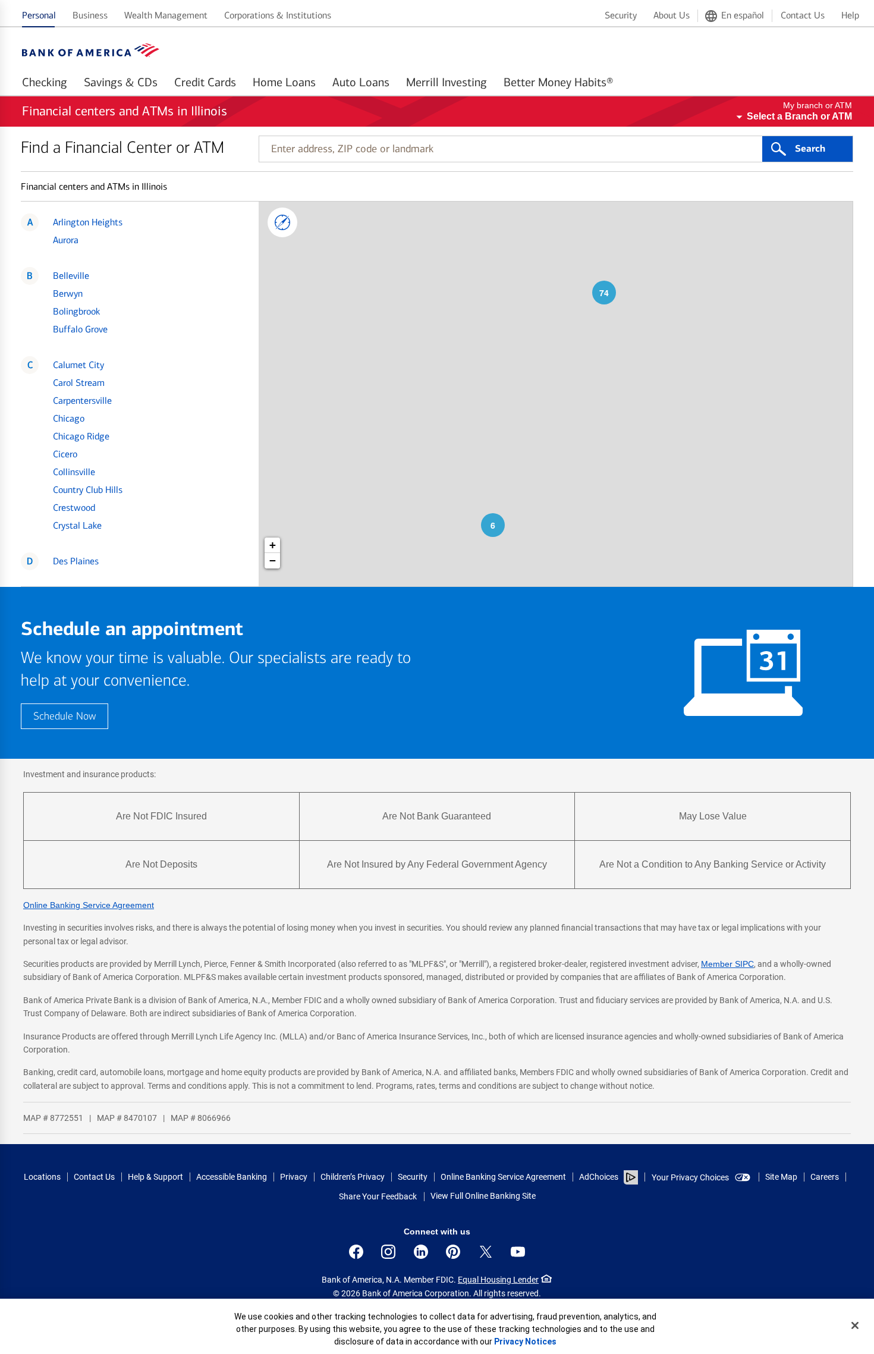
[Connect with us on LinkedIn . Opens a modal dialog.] (421, 1252)
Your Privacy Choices (690, 1177)
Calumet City (78, 364)
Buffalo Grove (80, 329)
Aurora (65, 240)
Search (810, 149)
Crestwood (74, 507)
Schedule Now (64, 716)
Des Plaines (76, 561)
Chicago (68, 418)
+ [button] (272, 545)
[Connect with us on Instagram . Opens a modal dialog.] (388, 1252)
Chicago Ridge (81, 436)
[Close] (855, 1325)
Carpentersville (82, 400)
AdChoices (598, 1177)
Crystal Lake (77, 525)
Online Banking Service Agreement (88, 905)
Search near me (282, 222)
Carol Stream (79, 382)
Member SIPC (727, 964)
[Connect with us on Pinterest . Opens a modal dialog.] (453, 1252)
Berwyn (68, 293)
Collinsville (74, 471)
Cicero (65, 454)
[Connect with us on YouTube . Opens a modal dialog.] (518, 1252)
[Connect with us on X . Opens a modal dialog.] (486, 1252)
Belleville (71, 275)
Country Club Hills (87, 489)
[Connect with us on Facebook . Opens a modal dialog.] (356, 1252)
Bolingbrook (76, 311)
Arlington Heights (87, 222)
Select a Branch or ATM (799, 116)
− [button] (272, 560)
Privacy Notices (525, 1341)
